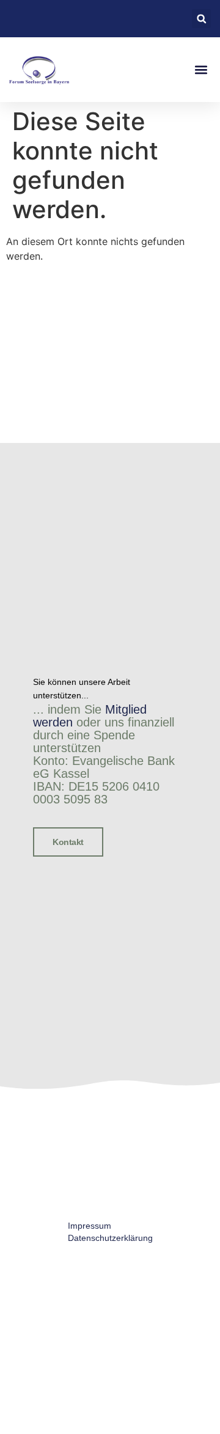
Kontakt (68, 842)
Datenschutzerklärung (110, 1238)
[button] (201, 18)
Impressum (89, 1226)
